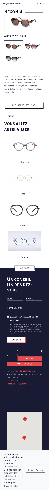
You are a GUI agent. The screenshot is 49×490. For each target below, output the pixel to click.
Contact (24, 267)
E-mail (29, 299)
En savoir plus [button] (11, 486)
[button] (24, 438)
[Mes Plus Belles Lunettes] (12, 3)
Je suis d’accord (36, 470)
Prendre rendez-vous (23, 105)
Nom (9, 299)
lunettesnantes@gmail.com (19, 383)
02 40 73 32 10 (13, 380)
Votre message (14, 308)
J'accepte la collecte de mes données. (24, 319)
